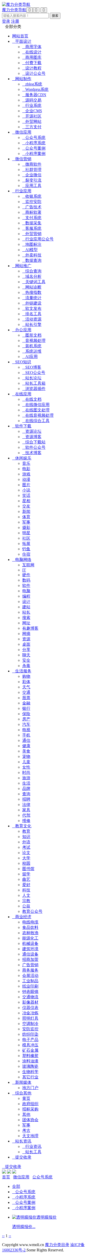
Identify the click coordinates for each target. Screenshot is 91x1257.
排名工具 (31, 314)
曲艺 (26, 879)
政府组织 (30, 1104)
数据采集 (31, 223)
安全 (26, 660)
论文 (26, 852)
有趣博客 (30, 628)
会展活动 (30, 975)
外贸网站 (31, 121)
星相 (26, 501)
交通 (26, 692)
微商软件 (31, 164)
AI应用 (30, 356)
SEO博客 (31, 367)
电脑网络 (21, 559)
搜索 (26, 617)
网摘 (26, 633)
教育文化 (21, 826)
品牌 (26, 788)
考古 (26, 1130)
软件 (26, 585)
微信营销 (21, 159)
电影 (26, 469)
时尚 (26, 772)
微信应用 (21, 132)
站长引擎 (31, 324)
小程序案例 (34, 153)
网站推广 (21, 266)
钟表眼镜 (30, 991)
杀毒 (26, 665)
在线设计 (31, 52)
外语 (26, 842)
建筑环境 (30, 949)
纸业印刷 (30, 986)
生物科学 (30, 1072)
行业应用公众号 (38, 239)
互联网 (28, 565)
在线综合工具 (36, 420)
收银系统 (31, 196)
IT (24, 570)
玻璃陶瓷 (30, 1066)
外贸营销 (31, 234)
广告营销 (30, 965)
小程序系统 (34, 143)
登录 (6, 21)
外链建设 (31, 303)
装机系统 (31, 346)
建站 (26, 607)
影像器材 (30, 1002)
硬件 (26, 575)
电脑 (26, 591)
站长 (26, 612)
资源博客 (31, 437)
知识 (26, 836)
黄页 (26, 1098)
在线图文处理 (36, 410)
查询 (26, 794)
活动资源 (31, 319)
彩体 (26, 682)
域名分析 (31, 276)
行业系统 (31, 105)
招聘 (26, 799)
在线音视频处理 (38, 415)
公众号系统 (34, 137)
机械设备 (30, 943)
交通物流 (30, 997)
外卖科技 (31, 255)
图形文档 (31, 335)
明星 (26, 533)
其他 (26, 1114)
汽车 (26, 724)
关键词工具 (34, 282)
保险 (26, 714)
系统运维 (31, 351)
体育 (26, 517)
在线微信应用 (36, 404)
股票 (26, 698)
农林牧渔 (30, 933)
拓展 (26, 543)
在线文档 (31, 399)
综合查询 (31, 271)
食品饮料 (30, 927)
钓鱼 (26, 549)
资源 (26, 639)
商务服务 (30, 970)
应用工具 (31, 185)
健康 (26, 746)
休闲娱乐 (21, 458)
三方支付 (31, 127)
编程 (26, 596)
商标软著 (31, 212)
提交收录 (21, 1157)
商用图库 (31, 57)
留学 (26, 874)
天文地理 (30, 1136)
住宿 (26, 554)
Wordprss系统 (35, 89)
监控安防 (31, 201)
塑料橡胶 (30, 1055)
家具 (26, 810)
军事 (26, 522)
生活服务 (21, 671)
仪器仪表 (30, 1007)
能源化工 (30, 938)
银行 (26, 708)
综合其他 (21, 1093)
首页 (6, 1177)
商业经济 (21, 917)
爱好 (26, 885)
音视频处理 (34, 340)
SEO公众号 (33, 372)
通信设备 (30, 954)
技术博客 (31, 453)
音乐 (26, 463)
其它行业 (30, 1077)
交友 (26, 506)
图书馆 (28, 868)
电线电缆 (30, 922)
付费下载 (31, 63)
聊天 (26, 655)
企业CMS (32, 111)
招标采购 (30, 1109)
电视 (26, 730)
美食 (26, 751)
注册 (15, 21)
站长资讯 (21, 1141)
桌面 (26, 644)
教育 (26, 831)
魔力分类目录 (57, 1244)
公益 (26, 906)
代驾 (26, 815)
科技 (26, 890)
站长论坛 (31, 378)
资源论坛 (31, 431)
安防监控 (30, 1029)
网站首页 (20, 36)
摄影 (26, 527)
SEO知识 (21, 362)
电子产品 (30, 1039)
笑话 (26, 495)
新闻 (26, 511)
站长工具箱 (34, 383)
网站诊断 (31, 287)
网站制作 (21, 79)
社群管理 (31, 169)
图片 (26, 485)
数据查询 (31, 260)
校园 (26, 863)
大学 (26, 858)
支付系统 (31, 217)
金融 (26, 703)
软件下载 (21, 426)
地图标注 (31, 244)
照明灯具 (30, 1018)
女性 (26, 767)
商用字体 (31, 47)
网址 (26, 623)
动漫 (26, 479)
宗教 (26, 901)
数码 (26, 580)
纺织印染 (30, 1034)
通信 (26, 740)
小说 (26, 490)
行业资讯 (31, 1146)
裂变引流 (31, 180)
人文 (26, 895)
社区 (26, 538)
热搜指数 (31, 292)
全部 (16, 1186)
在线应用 (21, 394)
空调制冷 (30, 1023)
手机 (26, 735)
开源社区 (31, 116)
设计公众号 (34, 73)
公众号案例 (34, 148)
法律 (26, 804)
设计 (26, 601)
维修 (26, 820)
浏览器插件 (34, 388)
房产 (26, 719)
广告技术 (31, 207)
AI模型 (30, 250)
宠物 (26, 756)
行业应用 (21, 191)
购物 (26, 676)
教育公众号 (32, 911)
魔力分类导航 (14, 10)
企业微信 (31, 175)
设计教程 (31, 68)
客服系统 (31, 228)
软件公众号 (34, 447)
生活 (26, 783)
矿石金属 (30, 1050)
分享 (26, 649)
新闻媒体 (21, 1082)
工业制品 (30, 981)
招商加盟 (30, 959)
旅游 (26, 778)
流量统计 (31, 298)
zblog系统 (32, 84)
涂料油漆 (30, 1061)
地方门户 (30, 1088)
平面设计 (21, 41)
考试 (26, 847)
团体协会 (30, 1120)
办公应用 (21, 330)
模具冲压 (30, 1045)
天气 (26, 687)
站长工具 (31, 1152)
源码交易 (31, 100)
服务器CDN (34, 95)
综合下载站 (34, 442)
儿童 (26, 762)
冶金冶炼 (30, 1013)
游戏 (26, 474)
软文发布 (31, 308)
